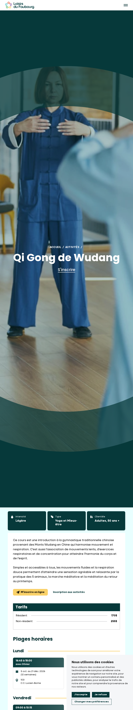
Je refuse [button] (101, 694)
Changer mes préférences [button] (91, 701)
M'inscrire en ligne (33, 592)
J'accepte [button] (80, 694)
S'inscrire (66, 269)
